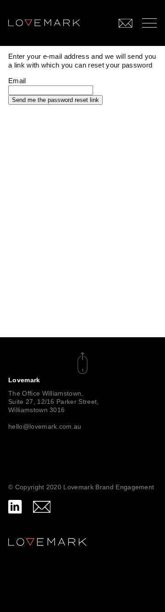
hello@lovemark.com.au (45, 426)
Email (17, 81)
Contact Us (101, 22)
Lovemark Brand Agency (44, 18)
